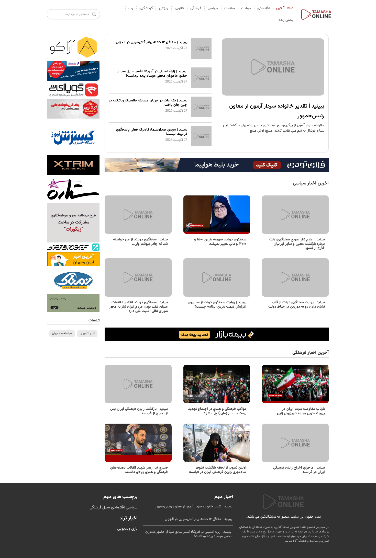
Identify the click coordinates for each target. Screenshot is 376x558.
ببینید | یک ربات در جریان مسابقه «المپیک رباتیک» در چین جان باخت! (148, 103)
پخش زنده (286, 20)
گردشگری (146, 8)
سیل (105, 507)
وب (130, 8)
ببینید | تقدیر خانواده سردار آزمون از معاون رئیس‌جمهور (193, 506)
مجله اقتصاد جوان (62, 333)
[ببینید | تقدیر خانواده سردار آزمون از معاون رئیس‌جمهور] (273, 67)
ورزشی (163, 8)
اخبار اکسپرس (87, 333)
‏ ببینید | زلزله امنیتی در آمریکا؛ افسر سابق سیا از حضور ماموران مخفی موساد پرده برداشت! (152, 74)
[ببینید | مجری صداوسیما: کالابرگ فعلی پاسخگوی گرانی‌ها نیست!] (201, 145)
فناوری (179, 8)
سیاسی (213, 8)
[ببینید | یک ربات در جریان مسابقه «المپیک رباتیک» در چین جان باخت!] (201, 116)
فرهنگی (195, 8)
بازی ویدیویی (127, 529)
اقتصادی (263, 8)
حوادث (246, 8)
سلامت (229, 8)
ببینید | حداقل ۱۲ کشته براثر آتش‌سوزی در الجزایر (151, 42)
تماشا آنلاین (284, 8)
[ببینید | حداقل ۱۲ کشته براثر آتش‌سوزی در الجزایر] (201, 58)
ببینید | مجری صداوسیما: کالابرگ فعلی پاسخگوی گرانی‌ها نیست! (151, 132)
